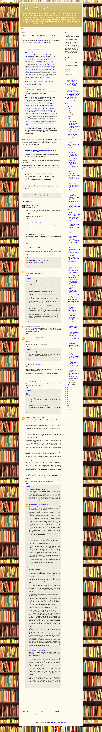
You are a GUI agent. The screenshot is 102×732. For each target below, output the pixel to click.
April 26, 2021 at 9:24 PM (38, 234)
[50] (35, 133)
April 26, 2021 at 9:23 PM (38, 222)
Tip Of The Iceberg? (72, 299)
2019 (68, 389)
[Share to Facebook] (47, 195)
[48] (28, 124)
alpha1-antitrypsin (46, 66)
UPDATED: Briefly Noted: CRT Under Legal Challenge (74, 155)
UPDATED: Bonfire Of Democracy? (73, 202)
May (69, 116)
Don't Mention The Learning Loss (72, 311)
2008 (68, 407)
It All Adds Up (71, 173)
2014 (68, 395)
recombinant (33, 91)
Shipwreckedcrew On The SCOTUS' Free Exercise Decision (74, 296)
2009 (68, 405)
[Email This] (43, 195)
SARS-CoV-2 (51, 103)
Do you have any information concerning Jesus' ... (73, 89)
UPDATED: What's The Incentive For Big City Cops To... (73, 186)
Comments (69, 74)
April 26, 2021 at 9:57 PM (34, 247)
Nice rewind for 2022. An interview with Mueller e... (72, 98)
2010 (68, 403)
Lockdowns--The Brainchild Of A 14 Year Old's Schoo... (74, 206)
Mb (26, 271)
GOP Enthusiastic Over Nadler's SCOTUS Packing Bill (73, 254)
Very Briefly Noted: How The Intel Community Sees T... (73, 303)
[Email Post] (41, 194)
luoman (54, 722)
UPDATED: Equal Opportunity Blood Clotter (72, 163)
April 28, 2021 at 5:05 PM (39, 417)
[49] (49, 129)
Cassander (28, 337)
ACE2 (29, 121)
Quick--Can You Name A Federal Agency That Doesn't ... (73, 211)
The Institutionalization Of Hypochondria (74, 124)
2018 (68, 391)
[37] (29, 62)
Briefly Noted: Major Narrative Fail (72, 138)
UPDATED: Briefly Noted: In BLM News (74, 314)
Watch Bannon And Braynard (72, 148)
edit (42, 49)
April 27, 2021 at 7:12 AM (43, 281)
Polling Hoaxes (71, 232)
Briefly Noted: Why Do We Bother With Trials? (74, 339)
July (69, 112)
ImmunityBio (39, 113)
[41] (34, 94)
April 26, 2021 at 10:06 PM (33, 271)
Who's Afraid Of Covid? (73, 275)
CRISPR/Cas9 (48, 81)
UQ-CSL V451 (48, 113)
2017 (68, 393)
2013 (68, 397)
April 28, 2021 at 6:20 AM (42, 405)
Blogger (64, 722)
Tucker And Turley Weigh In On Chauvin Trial (74, 215)
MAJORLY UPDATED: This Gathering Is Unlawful (73, 370)
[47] (26, 124)
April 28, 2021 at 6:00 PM (43, 489)
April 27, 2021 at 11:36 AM (37, 337)
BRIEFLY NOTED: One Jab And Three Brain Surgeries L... (73, 229)
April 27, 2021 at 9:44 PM (40, 393)
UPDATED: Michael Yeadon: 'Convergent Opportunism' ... (73, 332)
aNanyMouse (28, 417)
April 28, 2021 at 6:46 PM (42, 567)
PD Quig (27, 326)
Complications (71, 234)
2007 (68, 409)
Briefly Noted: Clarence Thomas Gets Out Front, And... (73, 353)
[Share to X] (46, 195)
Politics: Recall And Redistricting (72, 159)
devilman (27, 205)
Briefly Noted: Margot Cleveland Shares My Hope (73, 282)
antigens (31, 95)
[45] (33, 111)
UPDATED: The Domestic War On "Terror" (74, 127)
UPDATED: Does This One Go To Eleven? (73, 377)
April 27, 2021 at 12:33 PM (42, 289)
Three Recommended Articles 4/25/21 (73, 182)
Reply (26, 218)
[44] (46, 108)
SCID (40, 66)
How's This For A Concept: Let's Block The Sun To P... (73, 362)
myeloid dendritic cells (39, 75)
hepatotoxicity (30, 72)
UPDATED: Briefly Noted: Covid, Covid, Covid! (74, 278)
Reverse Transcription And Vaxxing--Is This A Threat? (73, 318)
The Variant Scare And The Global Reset (73, 336)
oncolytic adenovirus (42, 67)
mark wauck (32, 260)
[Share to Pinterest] (49, 195)
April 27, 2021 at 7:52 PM (38, 381)
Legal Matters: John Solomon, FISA (72, 135)
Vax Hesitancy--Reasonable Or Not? (73, 240)
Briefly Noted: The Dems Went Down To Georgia (74, 346)
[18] (52, 59)
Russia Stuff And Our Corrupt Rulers (73, 243)
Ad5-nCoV (31, 113)
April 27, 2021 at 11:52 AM (43, 352)
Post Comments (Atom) (33, 714)
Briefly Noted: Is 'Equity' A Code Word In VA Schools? (74, 198)
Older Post (57, 711)
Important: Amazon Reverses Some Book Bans (73, 258)
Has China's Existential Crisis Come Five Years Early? (74, 131)
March (69, 380)
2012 (68, 399)
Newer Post (25, 711)
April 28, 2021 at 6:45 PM (42, 504)
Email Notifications (72, 265)
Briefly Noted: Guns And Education (73, 366)
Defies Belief (71, 192)
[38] (30, 68)
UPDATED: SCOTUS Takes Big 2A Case (73, 167)
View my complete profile (71, 65)
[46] (35, 113)
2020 (68, 387)
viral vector (47, 54)
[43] (44, 108)
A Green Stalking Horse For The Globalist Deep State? (74, 358)
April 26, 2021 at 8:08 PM (36, 205)
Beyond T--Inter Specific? (74, 175)
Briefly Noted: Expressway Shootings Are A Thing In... (74, 323)
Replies (29, 257)
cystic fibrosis (30, 66)
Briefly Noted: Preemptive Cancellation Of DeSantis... (74, 307)
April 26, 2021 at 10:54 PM (36, 326)
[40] (32, 78)
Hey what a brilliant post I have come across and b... (73, 79)
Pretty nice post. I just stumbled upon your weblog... (72, 84)
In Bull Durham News (73, 270)
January (70, 384)
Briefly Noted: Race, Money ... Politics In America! (73, 327)
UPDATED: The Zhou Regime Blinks (73, 262)
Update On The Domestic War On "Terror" (74, 120)
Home (22, 28)
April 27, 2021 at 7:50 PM (38, 364)
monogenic (48, 64)
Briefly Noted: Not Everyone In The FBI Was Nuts (73, 179)
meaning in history (35, 7)
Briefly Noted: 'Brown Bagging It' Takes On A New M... (74, 287)
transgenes (45, 58)
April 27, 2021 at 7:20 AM (43, 260)
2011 (68, 401)
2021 (68, 106)
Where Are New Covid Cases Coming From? (73, 218)
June (69, 114)
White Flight (70, 189)
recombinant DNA (41, 62)
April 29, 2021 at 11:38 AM (42, 650)
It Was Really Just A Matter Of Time (72, 194)
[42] (27, 101)
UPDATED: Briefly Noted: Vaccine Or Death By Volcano (74, 291)
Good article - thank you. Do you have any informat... (73, 94)
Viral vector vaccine (41, 89)
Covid (27, 196)
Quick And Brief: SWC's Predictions (73, 225)
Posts (68, 71)
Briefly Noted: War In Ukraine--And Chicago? (74, 342)
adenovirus (40, 40)
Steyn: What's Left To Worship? (73, 349)
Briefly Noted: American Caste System (73, 151)
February (70, 382)
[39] (43, 70)
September (71, 108)
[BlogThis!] (44, 195)
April (69, 118)
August (70, 110)
